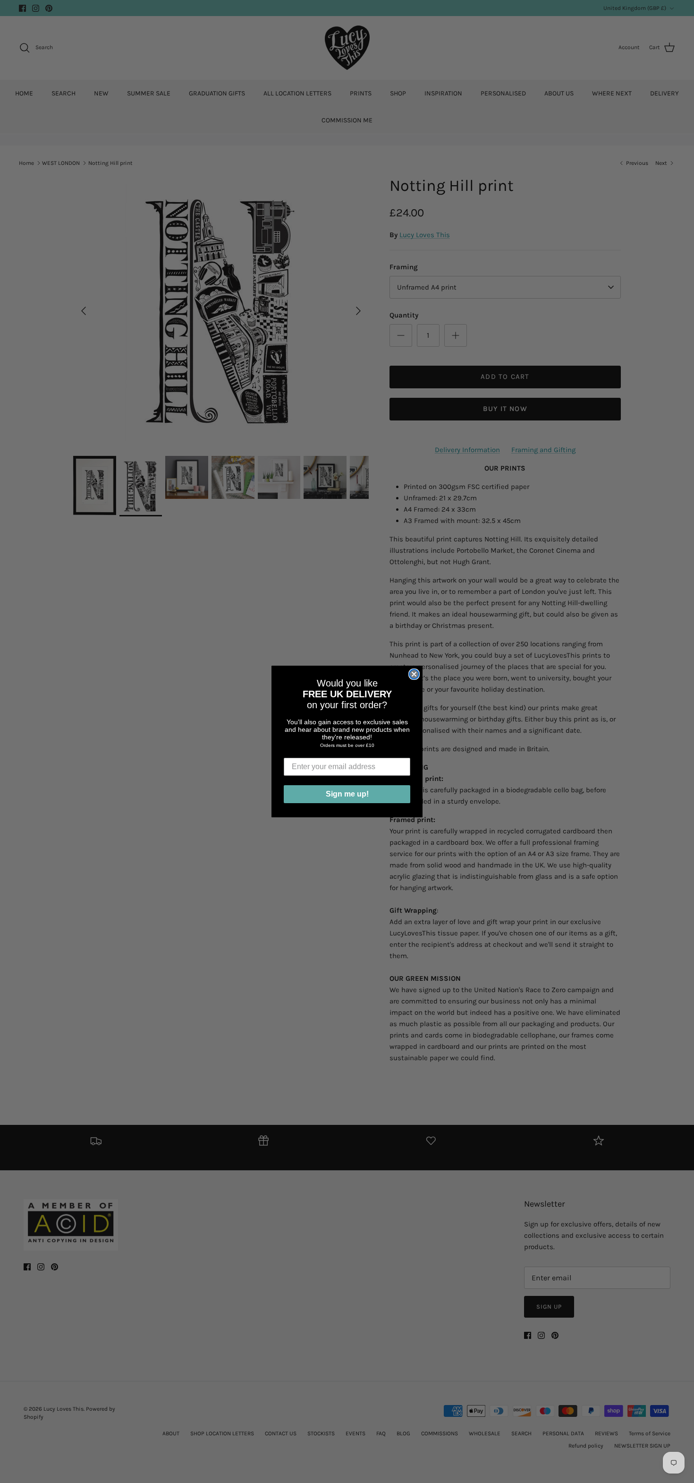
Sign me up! (347, 794)
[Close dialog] (414, 674)
